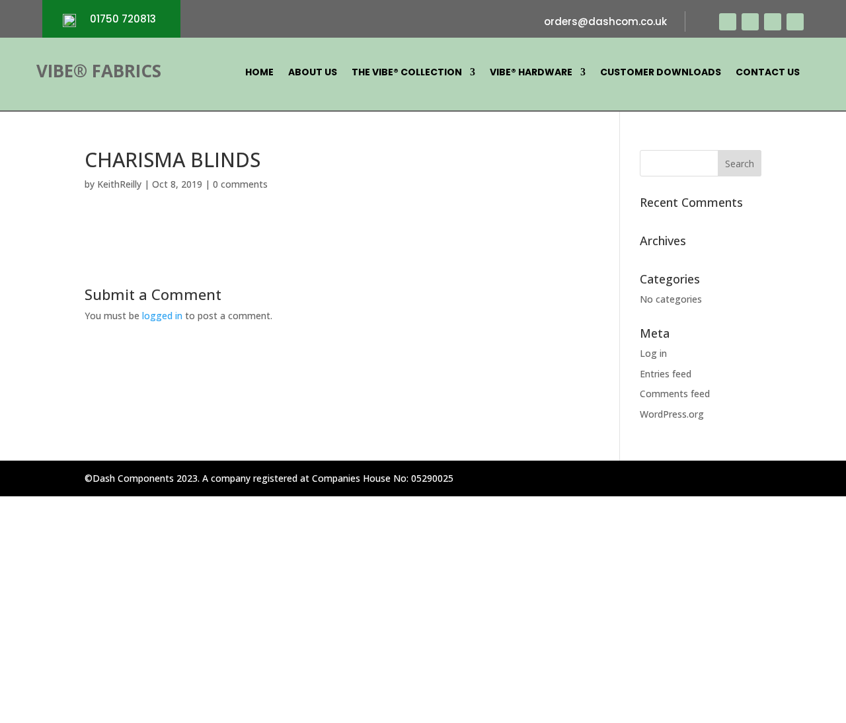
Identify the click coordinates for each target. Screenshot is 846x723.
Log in (653, 353)
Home (259, 73)
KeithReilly (119, 184)
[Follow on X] (750, 21)
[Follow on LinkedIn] (795, 21)
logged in (162, 315)
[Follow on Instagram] (772, 21)
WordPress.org (672, 414)
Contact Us (768, 73)
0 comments (240, 184)
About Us (312, 73)
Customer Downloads (660, 73)
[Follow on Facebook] (727, 21)
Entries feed (665, 373)
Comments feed (675, 393)
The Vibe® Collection (407, 73)
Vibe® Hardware (531, 73)
